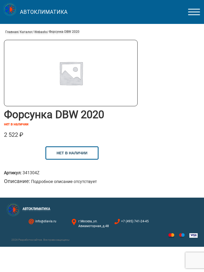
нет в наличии (72, 153)
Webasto (40, 32)
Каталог (26, 32)
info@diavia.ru (45, 221)
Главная (11, 32)
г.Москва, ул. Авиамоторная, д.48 (93, 223)
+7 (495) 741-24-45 (135, 221)
